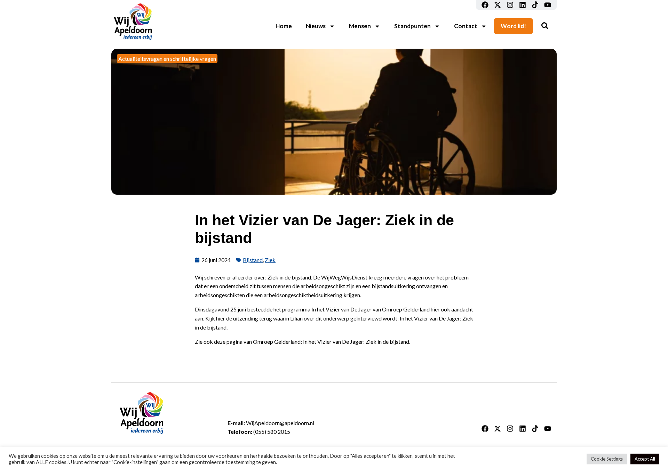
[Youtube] (547, 4)
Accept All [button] (645, 459)
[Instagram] (510, 4)
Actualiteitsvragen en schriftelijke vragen (167, 58)
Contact (465, 26)
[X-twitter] (497, 4)
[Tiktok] (535, 4)
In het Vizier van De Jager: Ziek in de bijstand (356, 341)
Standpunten (412, 26)
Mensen (360, 26)
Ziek (270, 260)
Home (284, 26)
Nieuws (316, 26)
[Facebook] (485, 4)
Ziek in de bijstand (289, 277)
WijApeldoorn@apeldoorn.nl (280, 423)
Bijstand (253, 260)
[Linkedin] (522, 4)
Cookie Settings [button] (607, 459)
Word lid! (513, 26)
